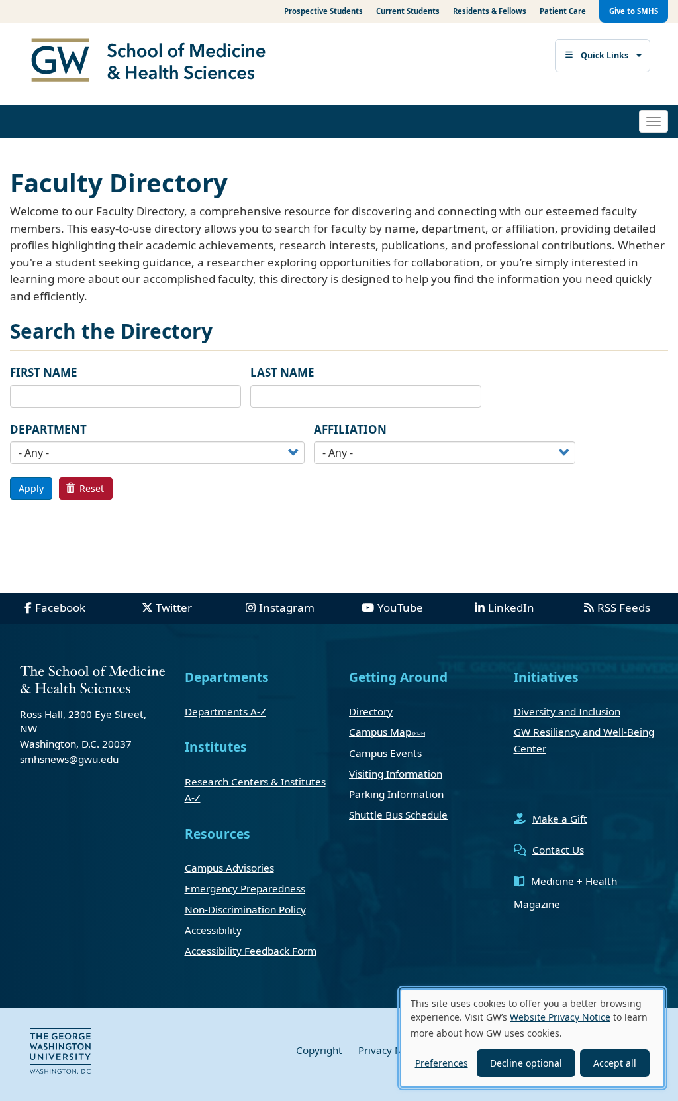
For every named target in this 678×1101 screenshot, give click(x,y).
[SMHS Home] (153, 61)
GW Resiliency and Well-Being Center (584, 739)
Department (48, 429)
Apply (31, 488)
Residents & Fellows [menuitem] (489, 11)
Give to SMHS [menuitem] (633, 11)
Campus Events (385, 753)
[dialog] (532, 1038)
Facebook (60, 607)
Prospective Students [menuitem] (323, 11)
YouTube (400, 607)
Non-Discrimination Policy (245, 909)
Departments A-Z (225, 711)
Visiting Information (395, 773)
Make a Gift (559, 818)
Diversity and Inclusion (567, 711)
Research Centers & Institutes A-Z (255, 789)
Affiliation (350, 429)
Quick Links (604, 55)
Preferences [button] (441, 1063)
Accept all (614, 1063)
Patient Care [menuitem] (563, 11)
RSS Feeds (623, 607)
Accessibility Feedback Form (250, 950)
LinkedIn (511, 607)
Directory (371, 711)
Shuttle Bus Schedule (398, 814)
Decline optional (526, 1063)
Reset (90, 488)
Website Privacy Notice (560, 1017)
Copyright (319, 1050)
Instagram (287, 607)
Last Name (282, 372)
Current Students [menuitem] (408, 11)
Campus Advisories (229, 867)
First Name (43, 372)
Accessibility (213, 930)
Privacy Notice (392, 1050)
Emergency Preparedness (245, 888)
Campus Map (380, 731)
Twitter (174, 607)
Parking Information (396, 794)
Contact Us (558, 849)
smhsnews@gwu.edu (69, 759)
